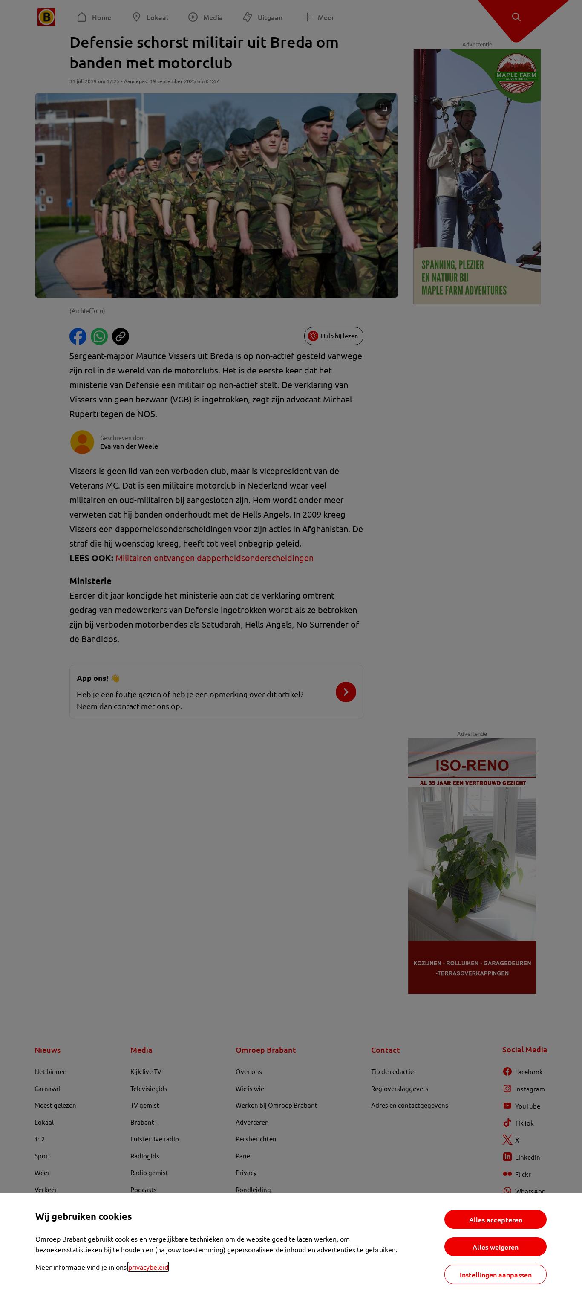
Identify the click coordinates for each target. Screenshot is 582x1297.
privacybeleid (148, 1266)
